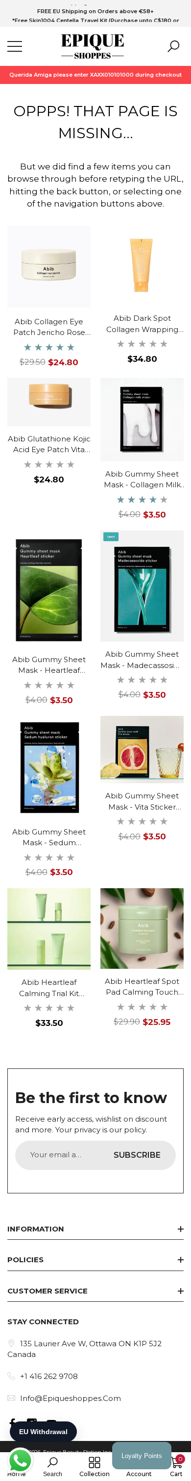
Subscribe (137, 1155)
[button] (173, 46)
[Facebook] (12, 1423)
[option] (95, 11)
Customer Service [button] (47, 1290)
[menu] (14, 46)
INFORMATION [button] (35, 1228)
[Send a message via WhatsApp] (20, 1460)
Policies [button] (25, 1259)
